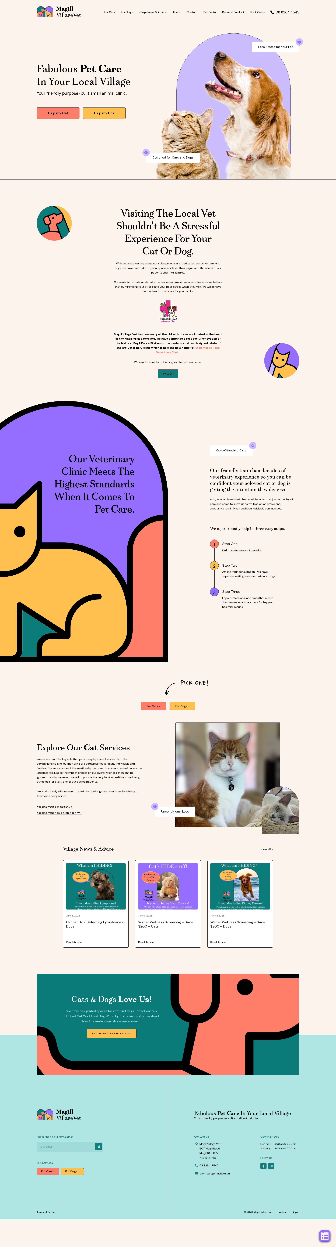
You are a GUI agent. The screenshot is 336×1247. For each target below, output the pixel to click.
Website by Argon (289, 1212)
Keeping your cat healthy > (54, 806)
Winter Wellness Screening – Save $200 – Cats (165, 924)
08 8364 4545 (287, 12)
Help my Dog (104, 113)
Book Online (257, 12)
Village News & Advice (153, 12)
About (177, 12)
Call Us (168, 373)
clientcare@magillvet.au (215, 1173)
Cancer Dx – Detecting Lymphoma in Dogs (95, 924)
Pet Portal (210, 12)
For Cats (109, 12)
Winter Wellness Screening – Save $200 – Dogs (237, 924)
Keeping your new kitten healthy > (59, 813)
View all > (267, 849)
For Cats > (153, 706)
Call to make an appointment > (241, 550)
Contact (192, 12)
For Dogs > (182, 706)
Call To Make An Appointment (111, 1033)
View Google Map (208, 1158)
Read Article (74, 942)
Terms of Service (46, 1212)
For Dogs (127, 12)
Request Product (233, 12)
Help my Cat (58, 113)
